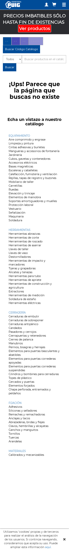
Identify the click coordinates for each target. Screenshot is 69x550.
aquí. (48, 547)
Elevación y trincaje (22, 193)
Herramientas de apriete (25, 280)
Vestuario (15, 209)
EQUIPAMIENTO (19, 135)
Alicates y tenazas (20, 272)
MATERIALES (17, 451)
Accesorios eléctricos (23, 162)
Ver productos (34, 28)
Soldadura (15, 220)
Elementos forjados (22, 385)
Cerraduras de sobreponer (26, 320)
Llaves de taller (19, 249)
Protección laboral (21, 205)
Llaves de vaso (18, 253)
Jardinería (15, 155)
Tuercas (14, 437)
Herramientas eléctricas (25, 303)
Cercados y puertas (21, 382)
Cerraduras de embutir (24, 316)
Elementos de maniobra (25, 197)
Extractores (16, 291)
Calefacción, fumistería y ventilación (33, 174)
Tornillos (14, 433)
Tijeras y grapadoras (22, 268)
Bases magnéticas (21, 166)
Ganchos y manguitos (23, 430)
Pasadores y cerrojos (22, 332)
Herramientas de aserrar (25, 245)
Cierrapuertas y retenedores (27, 335)
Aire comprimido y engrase (27, 139)
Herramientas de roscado (26, 241)
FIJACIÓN (15, 403)
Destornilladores (20, 257)
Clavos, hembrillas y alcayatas (28, 426)
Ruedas (13, 189)
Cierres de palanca (21, 339)
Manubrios (16, 343)
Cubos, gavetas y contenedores (29, 159)
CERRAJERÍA (17, 312)
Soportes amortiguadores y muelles (33, 201)
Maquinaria (16, 216)
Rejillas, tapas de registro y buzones (32, 178)
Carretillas (15, 185)
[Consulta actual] (54, 4)
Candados (15, 328)
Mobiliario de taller (21, 182)
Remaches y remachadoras (27, 414)
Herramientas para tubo (25, 276)
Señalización (17, 212)
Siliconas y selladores (23, 410)
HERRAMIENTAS (19, 230)
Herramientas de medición (26, 295)
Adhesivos (15, 407)
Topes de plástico (20, 378)
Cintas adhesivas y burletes (27, 147)
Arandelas (15, 441)
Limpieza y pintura (21, 143)
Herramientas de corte (24, 237)
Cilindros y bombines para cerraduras (34, 374)
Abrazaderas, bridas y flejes (27, 422)
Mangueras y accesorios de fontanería (34, 151)
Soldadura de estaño (22, 299)
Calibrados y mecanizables (26, 455)
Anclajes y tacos (19, 418)
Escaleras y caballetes (23, 170)
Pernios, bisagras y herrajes (27, 347)
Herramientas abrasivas (24, 233)
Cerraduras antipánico (23, 324)
